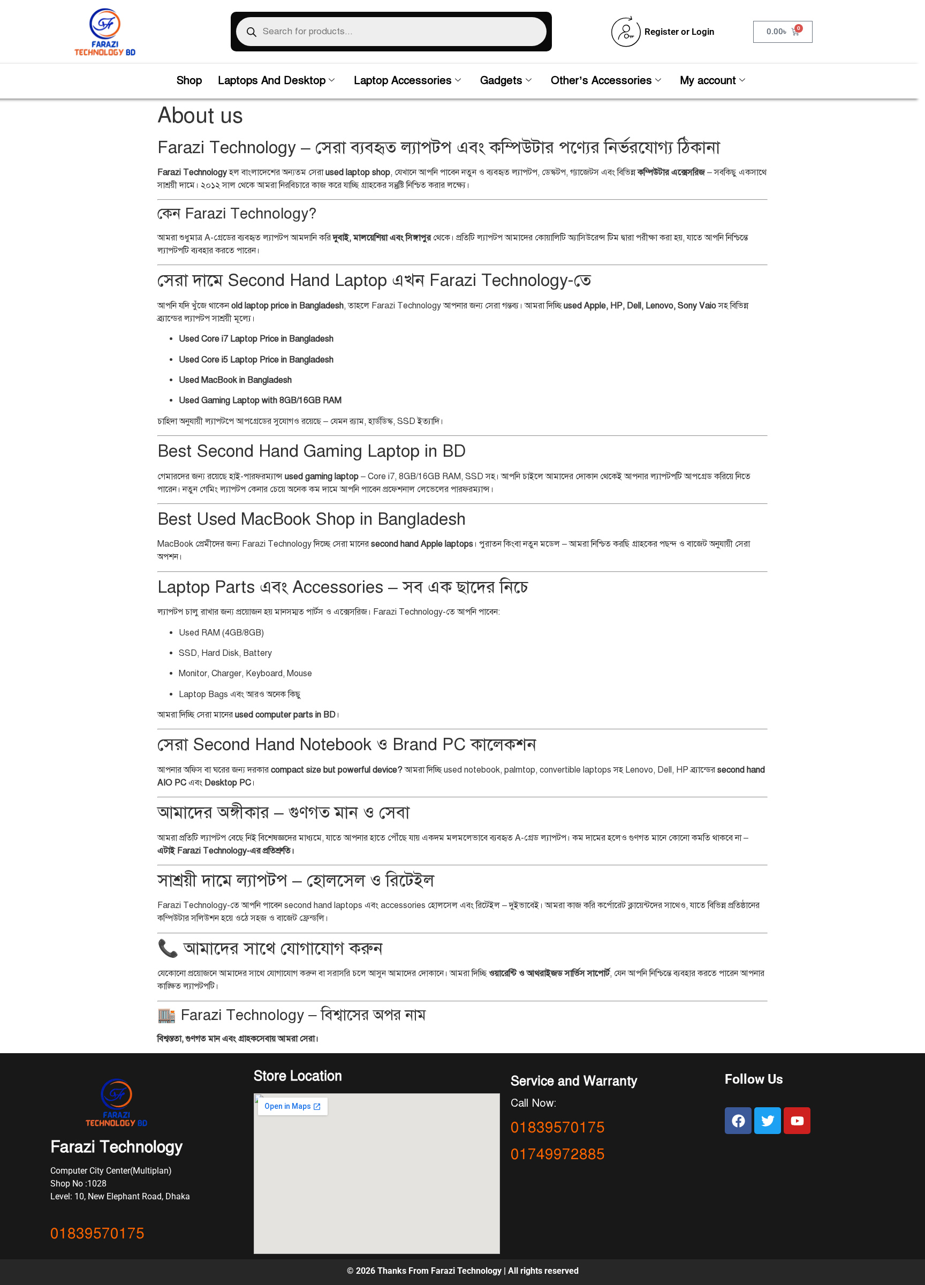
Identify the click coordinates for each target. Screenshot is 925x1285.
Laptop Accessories (403, 80)
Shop (189, 80)
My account (708, 80)
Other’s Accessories (601, 80)
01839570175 (97, 1233)
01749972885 (558, 1154)
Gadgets (501, 80)
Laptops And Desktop (271, 80)
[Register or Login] (626, 31)
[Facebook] (738, 1120)
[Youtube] (797, 1120)
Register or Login (680, 31)
